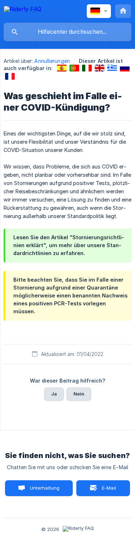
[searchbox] (67, 32)
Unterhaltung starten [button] (45, 490)
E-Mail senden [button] (105, 490)
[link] (62, 68)
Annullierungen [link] (51, 61)
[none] (22, 10)
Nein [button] (79, 394)
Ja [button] (54, 394)
